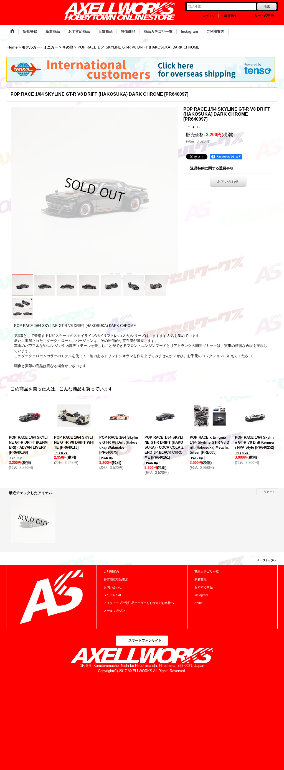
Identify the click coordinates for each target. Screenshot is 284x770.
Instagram (201, 595)
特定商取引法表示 (116, 579)
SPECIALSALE (114, 595)
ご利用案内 (111, 571)
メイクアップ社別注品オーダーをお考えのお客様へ (139, 602)
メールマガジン (114, 610)
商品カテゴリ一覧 (206, 571)
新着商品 (200, 579)
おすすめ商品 (203, 587)
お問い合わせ (228, 181)
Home (198, 602)
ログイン (208, 15)
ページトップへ (266, 560)
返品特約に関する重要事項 (212, 168)
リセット (269, 491)
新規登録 (230, 15)
